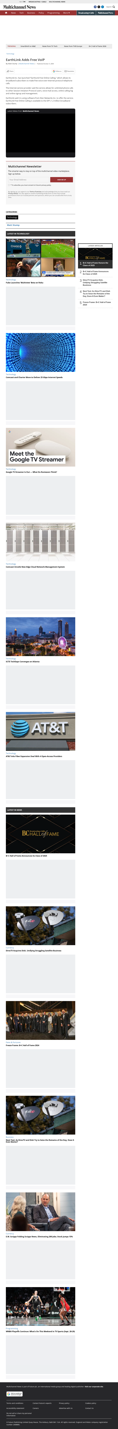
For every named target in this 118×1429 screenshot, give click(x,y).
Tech (21, 13)
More (65, 13)
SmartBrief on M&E (28, 46)
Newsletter (70, 71)
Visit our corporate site (94, 1386)
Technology (10, 54)
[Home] (6, 12)
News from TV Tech (49, 46)
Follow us (58, 71)
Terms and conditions (14, 1403)
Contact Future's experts (42, 1403)
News (13, 13)
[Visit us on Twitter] (98, 6)
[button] (110, 7)
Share (11, 71)
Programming (53, 13)
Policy (41, 13)
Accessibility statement (15, 1408)
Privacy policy (64, 1403)
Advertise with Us (65, 1408)
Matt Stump (12, 64)
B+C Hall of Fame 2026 (97, 46)
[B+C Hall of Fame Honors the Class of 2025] (95, 258)
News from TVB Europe (73, 46)
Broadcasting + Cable (37, 2)
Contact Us (89, 1408)
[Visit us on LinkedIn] (102, 6)
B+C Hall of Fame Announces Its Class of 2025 (96, 272)
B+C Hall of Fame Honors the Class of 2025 (95, 264)
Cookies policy (90, 1403)
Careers (36, 1408)
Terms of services (36, 192)
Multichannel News (57, 2)
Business (31, 13)
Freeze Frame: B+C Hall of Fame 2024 (97, 303)
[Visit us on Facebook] (95, 6)
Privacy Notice (13, 193)
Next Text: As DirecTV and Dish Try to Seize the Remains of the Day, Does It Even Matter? (96, 293)
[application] (40, 133)
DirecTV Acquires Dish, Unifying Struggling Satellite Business (95, 282)
